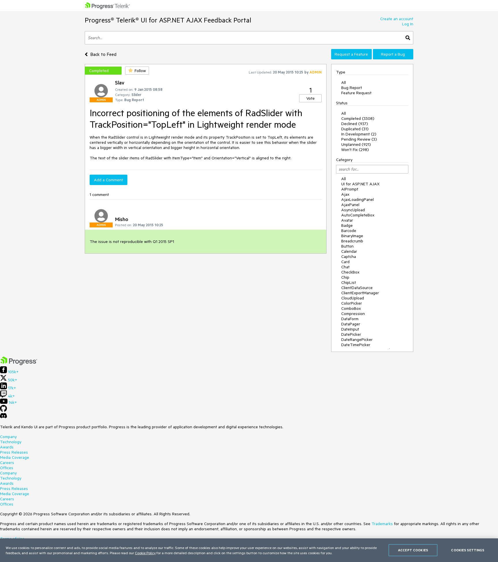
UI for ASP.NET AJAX (360, 183)
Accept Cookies (413, 550)
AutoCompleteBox (357, 215)
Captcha (348, 256)
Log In (407, 24)
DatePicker (351, 334)
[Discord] (3, 417)
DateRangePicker (357, 339)
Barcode (348, 230)
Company (8, 436)
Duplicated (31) (355, 128)
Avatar (347, 220)
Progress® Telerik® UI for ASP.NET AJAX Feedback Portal (168, 20)
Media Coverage (14, 457)
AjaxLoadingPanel (357, 199)
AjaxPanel (350, 204)
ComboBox (351, 308)
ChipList (348, 282)
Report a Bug (393, 54)
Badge (347, 225)
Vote (310, 98)
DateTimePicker (355, 344)
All (343, 82)
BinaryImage (352, 235)
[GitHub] (3, 410)
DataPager (350, 324)
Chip (345, 277)
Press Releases (14, 452)
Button (347, 246)
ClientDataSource (357, 287)
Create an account (396, 18)
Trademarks (382, 523)
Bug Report (351, 87)
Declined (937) (354, 123)
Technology (10, 441)
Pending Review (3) (359, 139)
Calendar (349, 251)
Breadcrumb (352, 241)
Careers (7, 462)
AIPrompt (349, 189)
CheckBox (350, 272)
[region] (249, 550)
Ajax (345, 194)
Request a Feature (351, 54)
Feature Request (356, 92)
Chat (345, 266)
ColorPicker (351, 303)
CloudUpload (352, 298)
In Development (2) (358, 134)
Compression (353, 313)
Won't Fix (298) (355, 149)
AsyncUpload (353, 209)
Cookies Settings (467, 550)
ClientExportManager (360, 292)
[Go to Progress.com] (18, 363)
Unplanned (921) (356, 144)
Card (345, 261)
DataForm (350, 318)
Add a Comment (108, 179)
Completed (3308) (357, 118)
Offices (6, 467)
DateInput (350, 329)
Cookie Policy (145, 552)
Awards (7, 447)
